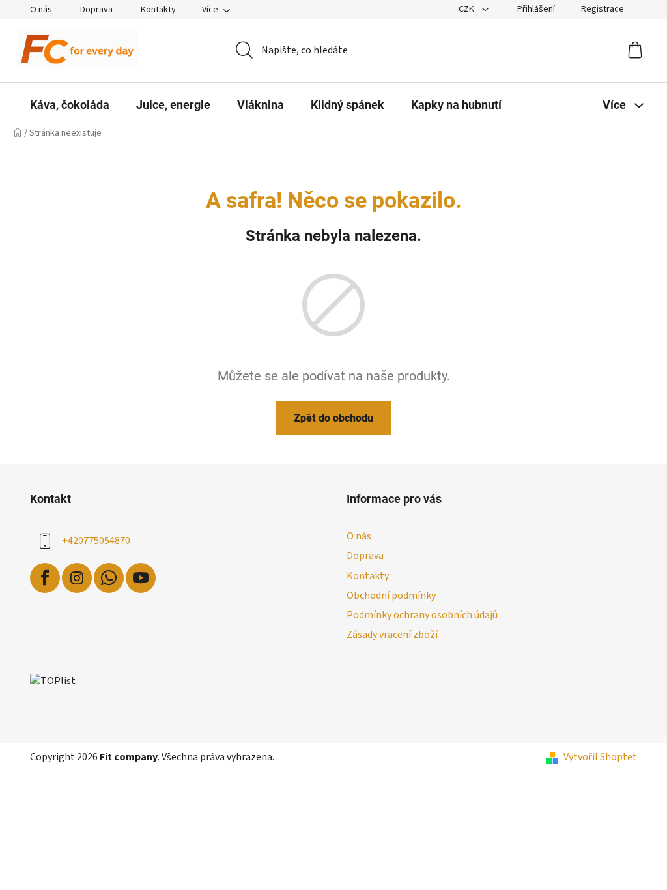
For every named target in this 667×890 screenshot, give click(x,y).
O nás (41, 9)
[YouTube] (141, 578)
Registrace (602, 9)
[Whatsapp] (109, 578)
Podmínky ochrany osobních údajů (422, 615)
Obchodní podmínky (391, 595)
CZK (467, 9)
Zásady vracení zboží (392, 634)
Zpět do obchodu (333, 418)
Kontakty (158, 9)
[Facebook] (45, 578)
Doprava (96, 9)
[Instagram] (77, 578)
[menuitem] (69, 105)
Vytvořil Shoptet (600, 757)
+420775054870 (96, 541)
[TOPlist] (53, 680)
